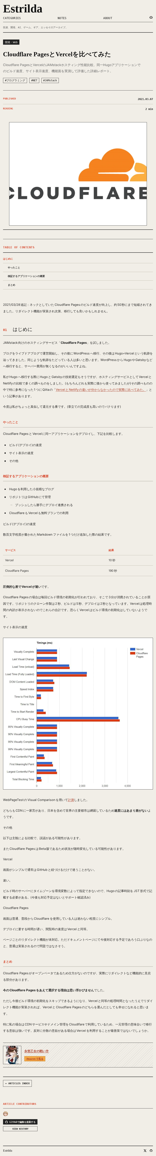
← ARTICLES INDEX (17, 1083)
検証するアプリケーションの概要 (26, 276)
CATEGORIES (12, 18)
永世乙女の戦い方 (36, 1051)
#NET (34, 80)
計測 (71, 800)
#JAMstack (50, 80)
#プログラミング (15, 80)
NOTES (62, 18)
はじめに (8, 258)
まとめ (11, 284)
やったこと (14, 267)
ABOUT (107, 18)
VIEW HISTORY (20, 1128)
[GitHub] (151, 1151)
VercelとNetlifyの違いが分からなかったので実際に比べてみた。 (101, 390)
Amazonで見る (34, 1058)
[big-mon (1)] (5, 1113)
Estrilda (22, 8)
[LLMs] (151, 17)
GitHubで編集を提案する (22, 1121)
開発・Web (11, 42)
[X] (145, 1151)
